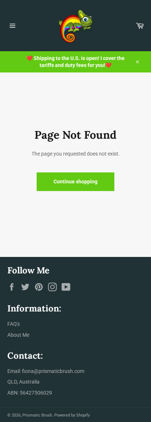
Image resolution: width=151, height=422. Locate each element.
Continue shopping (75, 181)
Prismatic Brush (37, 415)
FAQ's (13, 324)
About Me (18, 335)
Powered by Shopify (72, 415)
